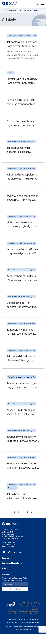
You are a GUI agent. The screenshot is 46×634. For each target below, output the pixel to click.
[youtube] (20, 552)
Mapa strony (12, 619)
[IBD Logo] (9, 4)
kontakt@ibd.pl (13, 538)
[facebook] (9, 552)
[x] (14, 552)
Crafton (28, 629)
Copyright (33, 619)
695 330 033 (19, 536)
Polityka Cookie (23, 619)
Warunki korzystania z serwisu (30, 622)
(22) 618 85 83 (9, 536)
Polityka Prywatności (13, 622)
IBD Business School (14, 10)
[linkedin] (4, 552)
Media (26, 10)
